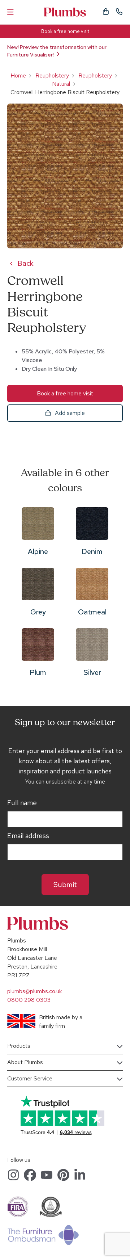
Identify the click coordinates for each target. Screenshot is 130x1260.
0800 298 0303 (29, 1000)
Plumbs (65, 12)
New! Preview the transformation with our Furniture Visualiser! (57, 51)
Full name (22, 803)
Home (18, 75)
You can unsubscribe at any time (65, 781)
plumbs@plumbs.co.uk (34, 991)
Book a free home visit (65, 31)
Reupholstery (52, 75)
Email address (28, 836)
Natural (61, 84)
